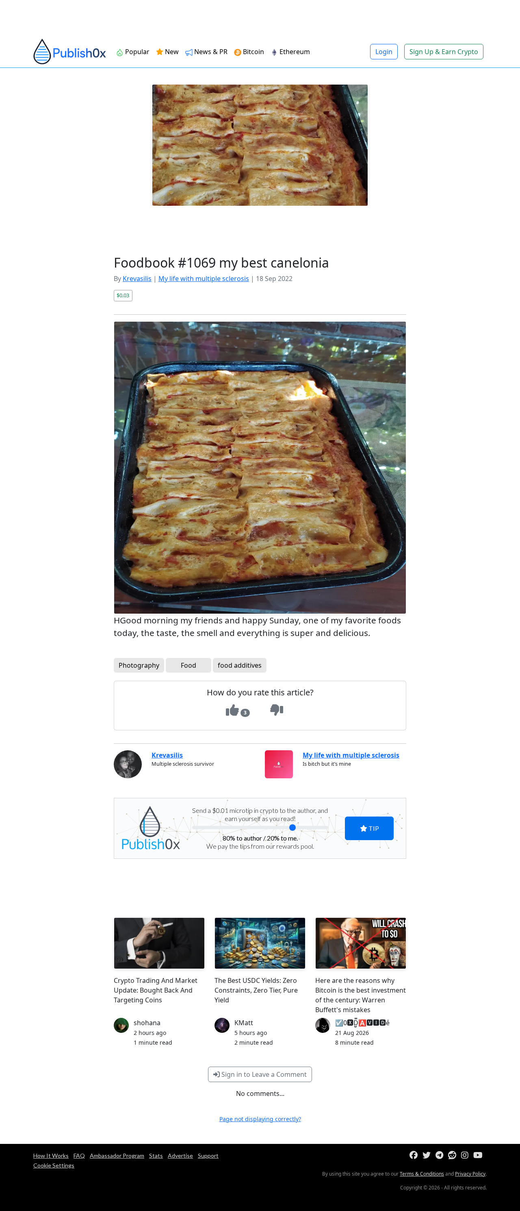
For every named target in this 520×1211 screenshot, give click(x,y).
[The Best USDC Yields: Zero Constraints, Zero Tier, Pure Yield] (260, 943)
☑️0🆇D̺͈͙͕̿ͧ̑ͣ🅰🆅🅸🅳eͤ (362, 1022)
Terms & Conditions (422, 1173)
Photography (139, 665)
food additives (240, 665)
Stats (156, 1155)
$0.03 (123, 295)
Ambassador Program (117, 1155)
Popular (137, 51)
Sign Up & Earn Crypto (444, 51)
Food (188, 665)
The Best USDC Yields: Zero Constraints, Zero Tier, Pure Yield (256, 990)
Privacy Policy (470, 1173)
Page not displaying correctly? (260, 1119)
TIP (373, 828)
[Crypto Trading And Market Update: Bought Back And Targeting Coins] (159, 943)
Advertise (180, 1155)
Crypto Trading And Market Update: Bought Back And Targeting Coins (155, 990)
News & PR (210, 51)
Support (208, 1155)
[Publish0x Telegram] (441, 1155)
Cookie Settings (53, 1165)
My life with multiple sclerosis (203, 278)
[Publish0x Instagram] (466, 1155)
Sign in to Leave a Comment (263, 1074)
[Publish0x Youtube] (479, 1155)
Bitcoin (252, 51)
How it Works (51, 1155)
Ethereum (294, 51)
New (171, 51)
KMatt (243, 1022)
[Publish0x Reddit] (453, 1155)
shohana (147, 1022)
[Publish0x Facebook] (415, 1155)
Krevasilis (137, 278)
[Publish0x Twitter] (428, 1155)
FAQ (79, 1155)
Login (383, 51)
